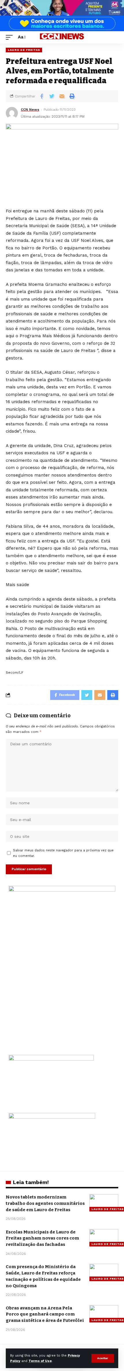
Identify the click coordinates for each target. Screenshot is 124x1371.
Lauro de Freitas (24, 49)
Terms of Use (40, 1361)
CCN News (30, 110)
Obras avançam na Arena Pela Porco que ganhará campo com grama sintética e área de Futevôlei (45, 1314)
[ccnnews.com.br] (62, 37)
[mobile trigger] (11, 37)
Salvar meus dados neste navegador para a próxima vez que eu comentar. (63, 853)
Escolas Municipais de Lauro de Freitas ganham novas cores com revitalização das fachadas (42, 1238)
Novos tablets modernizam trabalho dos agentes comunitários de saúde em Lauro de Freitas (45, 1203)
